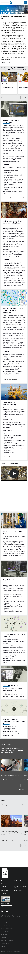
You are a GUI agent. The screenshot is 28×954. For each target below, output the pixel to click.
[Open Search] (21, 2)
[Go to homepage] (14, 873)
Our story (3, 883)
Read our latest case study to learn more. (12, 192)
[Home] (6, 2)
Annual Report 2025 (5, 903)
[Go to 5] (8, 97)
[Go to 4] (6, 97)
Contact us (3, 893)
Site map (3, 946)
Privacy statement (5, 931)
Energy (7, 7)
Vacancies (3, 886)
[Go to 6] (9, 97)
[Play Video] (14, 473)
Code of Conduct (5, 943)
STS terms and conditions (7, 928)
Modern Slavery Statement (7, 940)
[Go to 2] (3, 97)
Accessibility (4, 937)
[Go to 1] (1, 97)
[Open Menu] (25, 2)
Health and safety (18, 880)
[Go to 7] (11, 97)
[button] (25, 2)
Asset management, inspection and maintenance (18, 7)
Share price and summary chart (20, 887)
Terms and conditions (6, 925)
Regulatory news (18, 890)
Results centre (4, 890)
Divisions (2, 7)
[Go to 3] (5, 97)
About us (3, 880)
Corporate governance (6, 922)
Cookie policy (4, 934)
